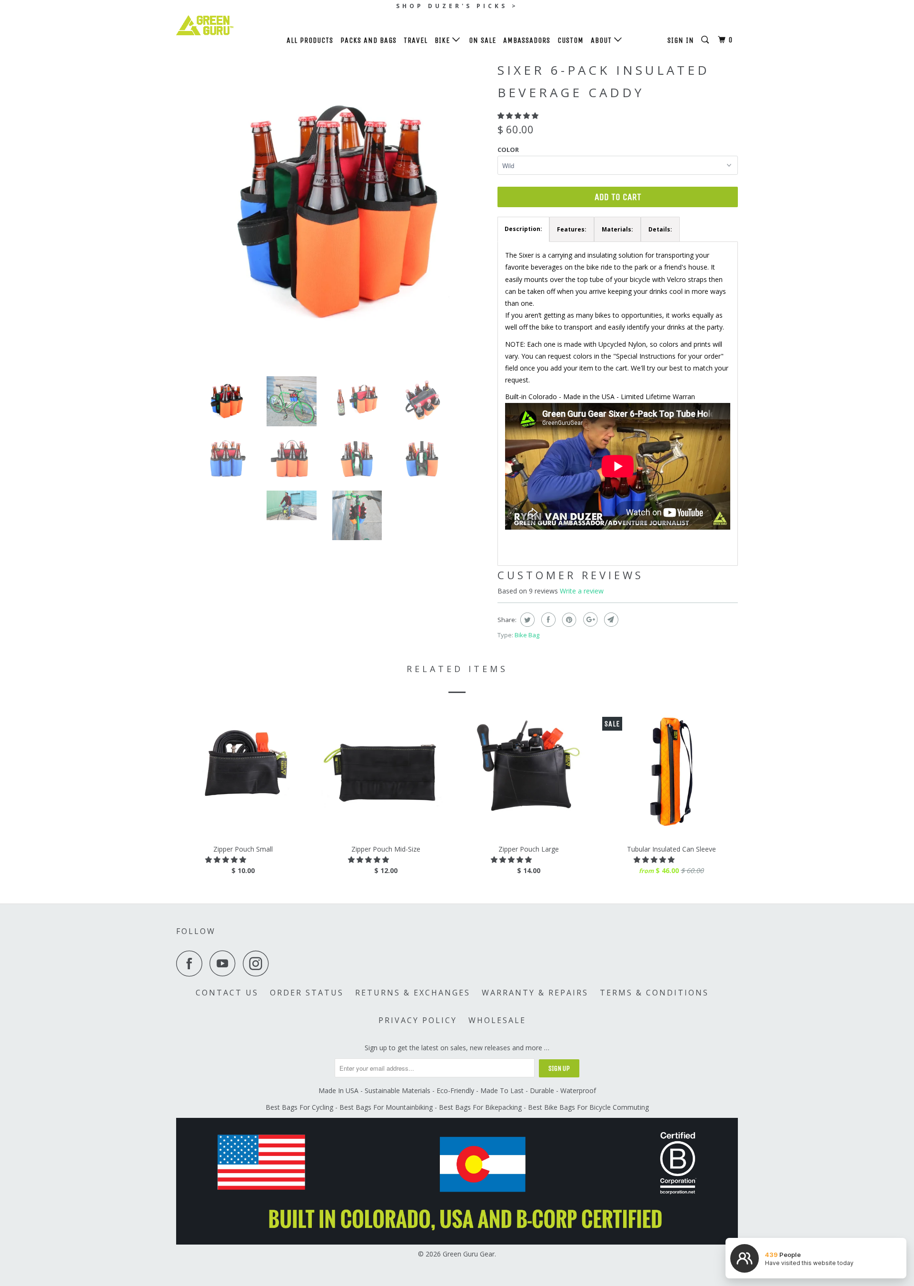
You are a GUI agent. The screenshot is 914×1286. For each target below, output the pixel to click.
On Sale (482, 40)
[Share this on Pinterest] (568, 620)
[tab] (523, 229)
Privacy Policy (417, 1020)
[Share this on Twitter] (526, 620)
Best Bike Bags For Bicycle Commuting (588, 1107)
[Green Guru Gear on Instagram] (258, 963)
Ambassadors (526, 40)
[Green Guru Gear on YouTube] (225, 963)
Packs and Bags (368, 40)
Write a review (582, 590)
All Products (310, 40)
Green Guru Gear (469, 1253)
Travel (415, 40)
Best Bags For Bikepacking (480, 1107)
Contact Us (227, 992)
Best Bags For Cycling (299, 1107)
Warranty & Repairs (535, 992)
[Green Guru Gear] (225, 25)
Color (508, 149)
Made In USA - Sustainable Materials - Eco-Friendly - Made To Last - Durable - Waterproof (457, 1090)
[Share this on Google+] (589, 620)
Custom (570, 40)
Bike (443, 40)
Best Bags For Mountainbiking (386, 1107)
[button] (518, 115)
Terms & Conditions (654, 992)
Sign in (680, 40)
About (602, 40)
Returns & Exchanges (412, 992)
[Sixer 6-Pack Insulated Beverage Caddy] (332, 213)
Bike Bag (527, 635)
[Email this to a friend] (610, 620)
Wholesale (497, 1020)
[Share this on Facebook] (547, 620)
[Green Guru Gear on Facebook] (192, 963)
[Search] (706, 40)
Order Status (307, 992)
